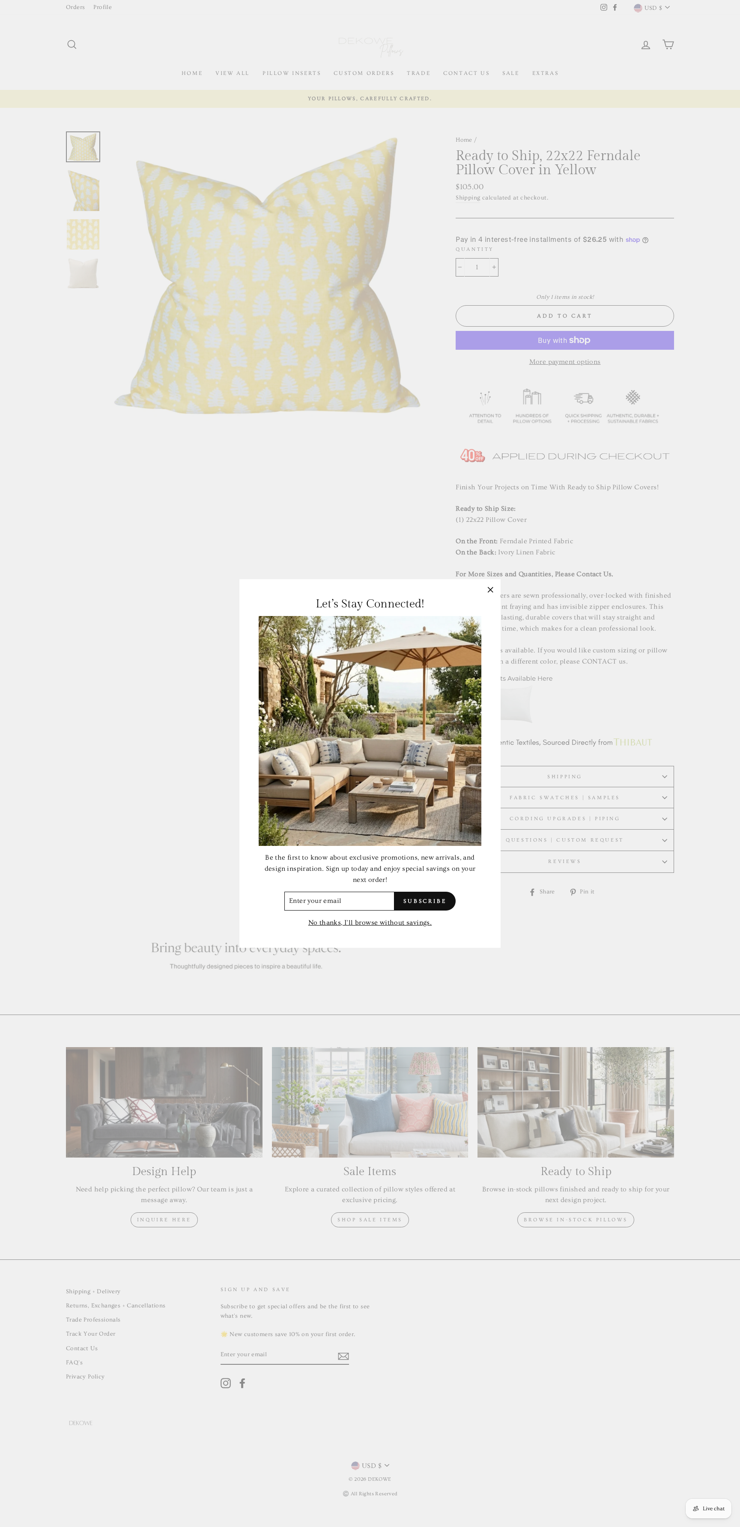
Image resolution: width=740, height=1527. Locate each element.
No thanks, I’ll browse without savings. (370, 922)
